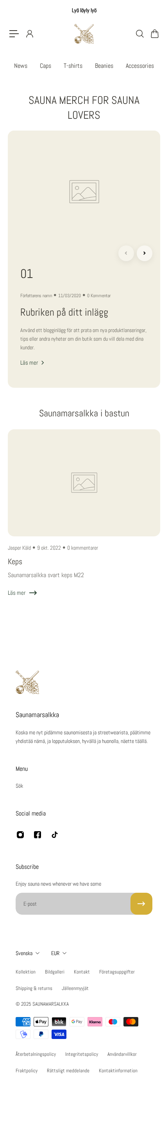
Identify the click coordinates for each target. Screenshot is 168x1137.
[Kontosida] (29, 33)
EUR (55, 953)
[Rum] (141, 904)
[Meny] (14, 33)
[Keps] (84, 521)
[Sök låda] (139, 33)
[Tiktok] (54, 834)
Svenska (24, 953)
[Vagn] (154, 33)
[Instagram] (20, 834)
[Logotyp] (84, 34)
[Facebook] (37, 834)
